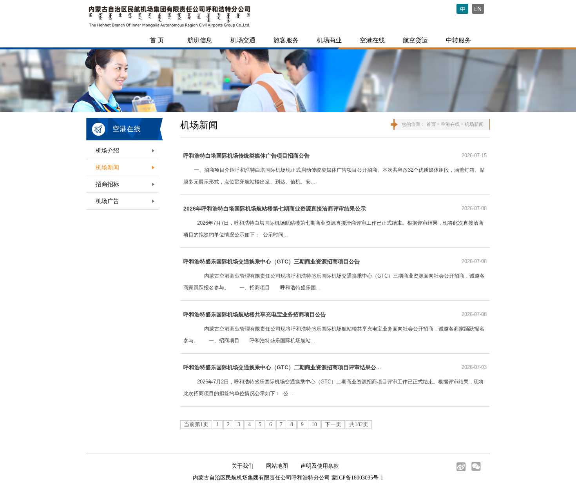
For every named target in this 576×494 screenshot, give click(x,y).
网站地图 (277, 466)
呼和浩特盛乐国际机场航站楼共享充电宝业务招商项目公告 (254, 314)
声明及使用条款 (320, 466)
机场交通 (242, 40)
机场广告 (107, 201)
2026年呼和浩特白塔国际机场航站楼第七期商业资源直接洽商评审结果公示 (274, 208)
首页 (431, 124)
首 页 (157, 40)
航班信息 (199, 40)
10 (314, 424)
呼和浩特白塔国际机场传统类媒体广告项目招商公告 (246, 156)
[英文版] (480, 12)
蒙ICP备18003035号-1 (357, 478)
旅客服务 (286, 40)
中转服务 (458, 40)
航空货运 (415, 40)
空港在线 (372, 40)
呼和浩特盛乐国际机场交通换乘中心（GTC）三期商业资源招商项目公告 (271, 261)
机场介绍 (107, 150)
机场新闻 (107, 167)
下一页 (333, 424)
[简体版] (464, 12)
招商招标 (107, 184)
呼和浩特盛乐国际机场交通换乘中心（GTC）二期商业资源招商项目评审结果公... (282, 367)
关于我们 (243, 466)
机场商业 (329, 40)
